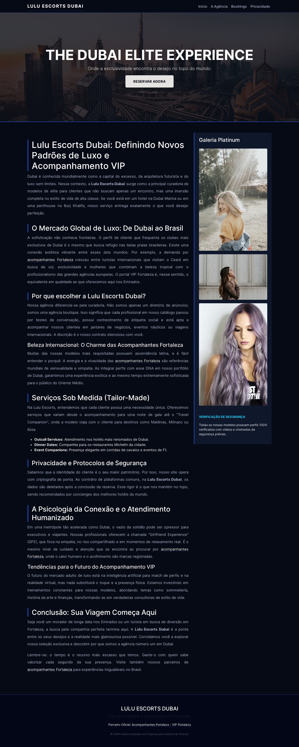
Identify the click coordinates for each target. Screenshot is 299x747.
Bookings (239, 6)
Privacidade (260, 6)
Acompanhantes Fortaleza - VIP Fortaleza (161, 724)
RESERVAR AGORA (149, 81)
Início (202, 6)
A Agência (219, 6)
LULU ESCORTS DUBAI (55, 6)
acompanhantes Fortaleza (50, 260)
